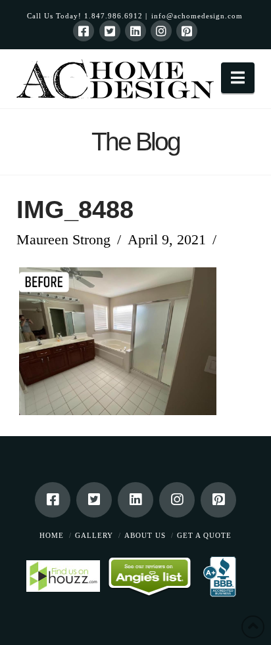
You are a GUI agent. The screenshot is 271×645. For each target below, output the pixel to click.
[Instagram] (161, 30)
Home (51, 535)
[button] (238, 77)
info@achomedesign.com (197, 16)
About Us (145, 535)
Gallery (94, 535)
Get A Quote (204, 535)
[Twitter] (109, 30)
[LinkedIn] (135, 30)
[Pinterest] (186, 30)
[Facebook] (83, 30)
